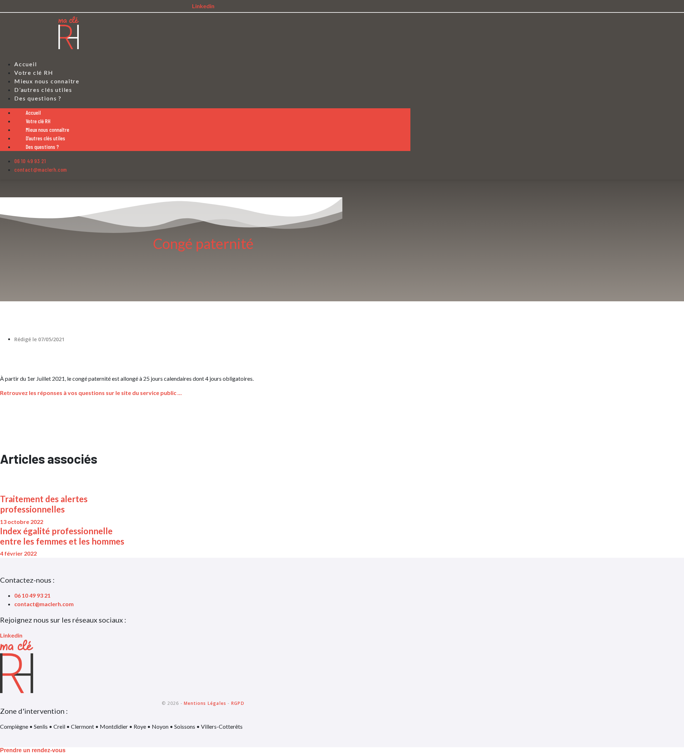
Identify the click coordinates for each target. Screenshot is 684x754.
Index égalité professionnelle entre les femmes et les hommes (62, 536)
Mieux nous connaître (47, 129)
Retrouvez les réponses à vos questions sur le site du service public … (91, 392)
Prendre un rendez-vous (33, 750)
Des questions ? (38, 98)
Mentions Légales (205, 703)
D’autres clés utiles (45, 138)
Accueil (33, 112)
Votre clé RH (38, 121)
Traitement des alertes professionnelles (44, 504)
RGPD (237, 703)
